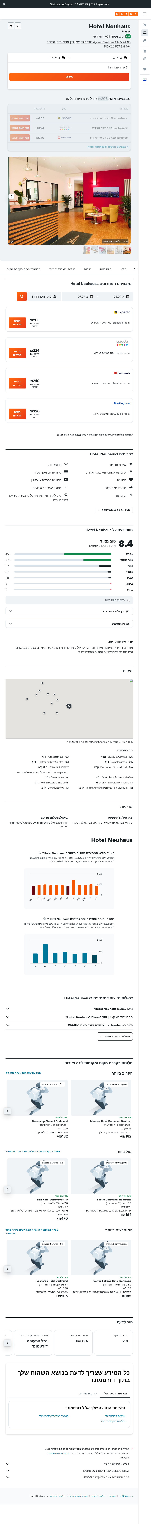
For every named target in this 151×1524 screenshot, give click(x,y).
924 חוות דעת (101, 36)
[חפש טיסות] (145, 25)
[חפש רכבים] (145, 40)
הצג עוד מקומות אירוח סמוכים (23, 1073)
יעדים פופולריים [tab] (88, 1393)
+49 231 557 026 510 (117, 46)
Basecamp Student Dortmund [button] (50, 1121)
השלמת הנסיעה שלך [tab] (115, 1393)
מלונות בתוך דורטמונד (112, 1421)
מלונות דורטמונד (57, 1496)
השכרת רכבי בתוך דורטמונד (54, 1416)
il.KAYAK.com (126, 1496)
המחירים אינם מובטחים (58, 1453)
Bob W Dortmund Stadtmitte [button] (114, 1199)
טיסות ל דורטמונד (114, 1416)
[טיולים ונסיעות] (145, 69)
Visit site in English (61, 4)
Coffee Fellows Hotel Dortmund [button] (112, 1281)
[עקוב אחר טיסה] (145, 58)
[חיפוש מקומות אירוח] (145, 32)
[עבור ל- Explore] (145, 51)
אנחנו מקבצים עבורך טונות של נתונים (106, 1470)
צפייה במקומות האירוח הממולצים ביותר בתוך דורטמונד (32, 1231)
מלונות (112, 1496)
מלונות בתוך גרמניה (78, 1496)
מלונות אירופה (98, 1496)
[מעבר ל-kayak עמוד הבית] (126, 14)
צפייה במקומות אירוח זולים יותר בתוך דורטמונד (33, 1151)
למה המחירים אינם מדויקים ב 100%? (106, 1477)
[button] (4, 4)
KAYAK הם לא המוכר (116, 1464)
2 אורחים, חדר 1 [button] (117, 67)
